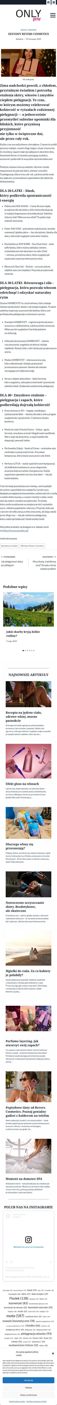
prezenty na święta (9, 546)
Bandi (32, 1290)
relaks (18, 1338)
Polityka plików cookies (17, 1401)
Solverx (38, 1338)
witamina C (38, 1341)
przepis (8, 1338)
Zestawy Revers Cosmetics (32, 546)
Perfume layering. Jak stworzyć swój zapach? (23, 1043)
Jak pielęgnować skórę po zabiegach (12, 561)
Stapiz (48, 1338)
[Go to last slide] (7, 620)
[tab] (23, 650)
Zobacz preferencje (28, 1395)
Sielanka (27, 1338)
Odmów (28, 1387)
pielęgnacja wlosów (36, 1333)
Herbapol (33, 1299)
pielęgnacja (30, 1330)
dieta (26, 1294)
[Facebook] (48, 2)
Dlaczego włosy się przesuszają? (19, 846)
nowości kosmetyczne (19, 1321)
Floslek (18, 1298)
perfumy (45, 1326)
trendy (16, 1341)
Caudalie (49, 1290)
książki (22, 1311)
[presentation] (28, 609)
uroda (27, 1342)
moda (15, 1316)
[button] (53, 1353)
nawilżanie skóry (33, 1316)
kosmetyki (18, 1303)
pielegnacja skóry (15, 1329)
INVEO (43, 1299)
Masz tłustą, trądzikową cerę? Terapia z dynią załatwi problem (44, 563)
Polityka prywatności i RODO (36, 1401)
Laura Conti (33, 1311)
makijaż (44, 1311)
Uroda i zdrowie (28, 30)
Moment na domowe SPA (24, 1179)
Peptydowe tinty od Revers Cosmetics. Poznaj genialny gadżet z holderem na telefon (27, 1111)
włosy (43, 1345)
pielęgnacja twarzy (12, 1334)
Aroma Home (19, 1290)
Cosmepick (14, 1294)
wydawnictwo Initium (23, 1345)
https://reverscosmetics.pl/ (15, 530)
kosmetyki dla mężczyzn (38, 1304)
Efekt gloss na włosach (22, 784)
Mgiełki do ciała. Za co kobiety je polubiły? (28, 973)
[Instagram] (53, 2)
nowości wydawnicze (45, 1321)
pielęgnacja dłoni (43, 1330)
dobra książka (40, 1294)
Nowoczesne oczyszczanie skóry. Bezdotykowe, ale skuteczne (25, 907)
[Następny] (49, 620)
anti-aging (7, 1290)
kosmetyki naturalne (40, 1307)
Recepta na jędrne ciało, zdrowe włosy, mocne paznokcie (24, 716)
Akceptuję (28, 1380)
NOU (46, 1317)
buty (41, 1290)
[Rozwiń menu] (53, 15)
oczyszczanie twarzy (15, 1326)
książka (12, 1311)
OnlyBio (32, 1325)
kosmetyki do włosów (15, 1307)
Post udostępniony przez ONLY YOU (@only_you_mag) (28, 1277)
